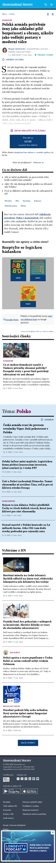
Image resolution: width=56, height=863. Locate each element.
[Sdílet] (48, 14)
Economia (7, 810)
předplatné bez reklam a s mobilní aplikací (32, 152)
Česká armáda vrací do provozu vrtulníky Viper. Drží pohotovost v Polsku (25, 429)
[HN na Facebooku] (22, 778)
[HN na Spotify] (33, 778)
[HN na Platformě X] (18, 778)
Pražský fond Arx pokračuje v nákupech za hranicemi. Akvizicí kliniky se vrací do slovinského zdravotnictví (27, 625)
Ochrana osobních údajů (32, 802)
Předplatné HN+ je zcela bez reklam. (41, 331)
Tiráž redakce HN (10, 806)
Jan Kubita (15, 652)
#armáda (26, 201)
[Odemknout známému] (52, 14)
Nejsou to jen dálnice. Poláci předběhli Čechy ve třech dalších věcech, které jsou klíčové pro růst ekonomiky (27, 508)
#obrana (37, 201)
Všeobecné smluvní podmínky (34, 814)
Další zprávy (28, 743)
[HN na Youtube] (37, 778)
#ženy (23, 206)
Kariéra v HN (8, 814)
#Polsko (8, 201)
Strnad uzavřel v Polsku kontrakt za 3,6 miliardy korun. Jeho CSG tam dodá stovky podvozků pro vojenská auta (26, 528)
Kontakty (6, 802)
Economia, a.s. (19, 764)
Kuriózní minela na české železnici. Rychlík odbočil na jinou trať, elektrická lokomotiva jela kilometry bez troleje (28, 578)
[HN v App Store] (30, 791)
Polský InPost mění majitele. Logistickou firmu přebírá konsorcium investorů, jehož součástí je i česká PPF (27, 465)
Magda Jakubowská (16, 49)
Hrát (18, 278)
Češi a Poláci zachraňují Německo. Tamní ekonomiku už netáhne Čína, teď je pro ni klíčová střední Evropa (27, 484)
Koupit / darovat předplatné (14, 825)
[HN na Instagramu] (26, 778)
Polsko (23, 411)
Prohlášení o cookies (31, 806)
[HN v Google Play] (12, 791)
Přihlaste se (38, 162)
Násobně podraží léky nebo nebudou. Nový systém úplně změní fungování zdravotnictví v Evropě (25, 713)
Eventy (6, 829)
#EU (17, 201)
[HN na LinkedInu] (30, 778)
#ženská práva (11, 206)
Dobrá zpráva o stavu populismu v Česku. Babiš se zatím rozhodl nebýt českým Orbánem (28, 661)
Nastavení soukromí (30, 810)
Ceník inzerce (8, 818)
